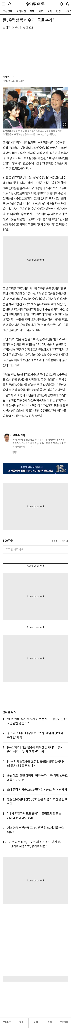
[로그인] (67, 4)
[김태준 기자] (7, 437)
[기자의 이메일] (15, 452)
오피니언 (7, 1022)
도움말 (54, 541)
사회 (50, 1022)
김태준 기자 (8, 76)
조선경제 (64, 1022)
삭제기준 (64, 541)
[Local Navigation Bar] (4, 4)
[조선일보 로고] (35, 4)
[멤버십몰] (35, 468)
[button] (4, 4)
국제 (36, 1022)
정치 (21, 1022)
